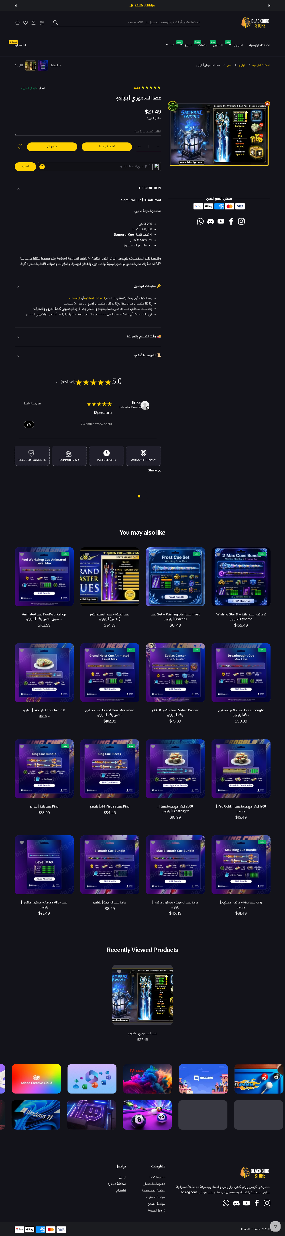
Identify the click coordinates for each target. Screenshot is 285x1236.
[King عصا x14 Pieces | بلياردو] (109, 768)
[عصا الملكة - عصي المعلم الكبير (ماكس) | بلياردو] (109, 576)
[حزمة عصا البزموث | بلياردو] (109, 864)
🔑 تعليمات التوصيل (147, 286)
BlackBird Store (250, 1230)
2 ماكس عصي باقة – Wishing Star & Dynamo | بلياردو (240, 616)
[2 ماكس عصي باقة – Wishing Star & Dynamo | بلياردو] (241, 576)
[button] (269, 5)
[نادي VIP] (155, 166)
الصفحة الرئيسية (261, 65)
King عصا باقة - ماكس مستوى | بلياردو (241, 905)
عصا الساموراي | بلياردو (142, 1033)
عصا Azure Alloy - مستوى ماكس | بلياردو (44, 905)
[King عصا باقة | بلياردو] (44, 768)
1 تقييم (137, 88)
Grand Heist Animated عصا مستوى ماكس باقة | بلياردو (109, 713)
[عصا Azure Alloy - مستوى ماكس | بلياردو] (44, 864)
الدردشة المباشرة (94, 298)
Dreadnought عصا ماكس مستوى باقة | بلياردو (241, 713)
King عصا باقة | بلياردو (44, 806)
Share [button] (152, 470)
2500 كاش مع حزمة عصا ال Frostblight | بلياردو (175, 809)
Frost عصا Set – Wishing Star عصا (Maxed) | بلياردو (175, 616)
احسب (25, 166)
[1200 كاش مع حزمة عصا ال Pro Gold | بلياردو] (241, 768)
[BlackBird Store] (254, 23)
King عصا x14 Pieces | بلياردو (109, 806)
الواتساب (75, 298)
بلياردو (242, 65)
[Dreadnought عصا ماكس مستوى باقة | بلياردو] (241, 672)
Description (150, 188)
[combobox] (125, 22)
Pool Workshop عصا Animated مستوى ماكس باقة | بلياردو (44, 616)
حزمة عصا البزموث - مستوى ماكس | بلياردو (175, 905)
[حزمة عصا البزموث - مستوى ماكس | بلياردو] (175, 864)
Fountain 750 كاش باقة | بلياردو (44, 710)
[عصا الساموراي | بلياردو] (142, 994)
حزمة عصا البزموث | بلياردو (109, 902)
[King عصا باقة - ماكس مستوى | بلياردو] (241, 864)
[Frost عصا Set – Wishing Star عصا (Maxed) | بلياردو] (175, 576)
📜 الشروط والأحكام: (147, 355)
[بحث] (55, 22)
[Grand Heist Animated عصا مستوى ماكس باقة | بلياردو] (109, 672)
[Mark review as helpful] (29, 424)
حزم (229, 65)
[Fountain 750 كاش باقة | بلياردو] (44, 672)
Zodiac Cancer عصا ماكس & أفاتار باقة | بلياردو (175, 713)
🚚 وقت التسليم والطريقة (144, 336)
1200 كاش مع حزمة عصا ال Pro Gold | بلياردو (241, 809)
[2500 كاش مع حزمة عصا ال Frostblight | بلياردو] (175, 768)
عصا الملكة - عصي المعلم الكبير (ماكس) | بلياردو (109, 616)
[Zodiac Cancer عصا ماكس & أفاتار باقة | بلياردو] (175, 672)
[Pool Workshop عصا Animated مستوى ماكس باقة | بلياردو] (44, 576)
